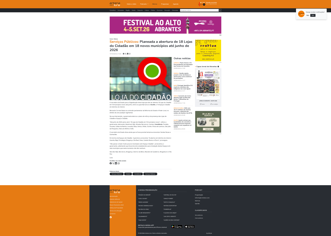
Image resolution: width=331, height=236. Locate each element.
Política (153, 10)
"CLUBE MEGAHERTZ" (144, 213)
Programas (165, 4)
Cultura (147, 10)
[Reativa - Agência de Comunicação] (208, 50)
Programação (199, 195)
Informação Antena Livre (202, 198)
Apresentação (114, 196)
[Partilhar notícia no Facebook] (124, 54)
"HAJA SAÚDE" (142, 220)
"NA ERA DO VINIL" (143, 209)
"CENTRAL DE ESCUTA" (169, 195)
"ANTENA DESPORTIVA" (170, 205)
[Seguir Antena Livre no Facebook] (111, 217)
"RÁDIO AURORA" (143, 202)
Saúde (133, 10)
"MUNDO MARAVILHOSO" (145, 205)
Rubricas (197, 201)
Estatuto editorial (115, 199)
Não (307, 15)
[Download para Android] (176, 226)
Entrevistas (175, 10)
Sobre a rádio (131, 4)
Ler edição (215, 104)
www (203, 104)
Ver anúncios (199, 215)
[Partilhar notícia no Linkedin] (128, 54)
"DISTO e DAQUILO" (169, 202)
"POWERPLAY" (167, 209)
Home (111, 39)
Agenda (175, 4)
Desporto (140, 10)
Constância (137, 174)
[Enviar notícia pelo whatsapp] (130, 54)
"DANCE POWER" (168, 198)
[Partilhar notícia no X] (126, 54)
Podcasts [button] (143, 4)
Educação (167, 10)
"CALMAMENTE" (142, 216)
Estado (128, 174)
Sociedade (121, 10)
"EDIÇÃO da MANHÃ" (144, 195)
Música (154, 4)
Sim (313, 15)
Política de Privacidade (116, 208)
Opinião (197, 203)
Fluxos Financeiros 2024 (117, 205)
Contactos (113, 213)
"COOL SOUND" (142, 198)
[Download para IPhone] (190, 226)
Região (128, 10)
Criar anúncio (199, 218)
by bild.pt (209, 233)
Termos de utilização (116, 211)
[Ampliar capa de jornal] (208, 84)
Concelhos (113, 10)
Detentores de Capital (116, 202)
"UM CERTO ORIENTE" (169, 216)
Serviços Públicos (117, 174)
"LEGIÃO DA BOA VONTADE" (171, 220)
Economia (159, 10)
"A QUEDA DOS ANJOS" (170, 213)
